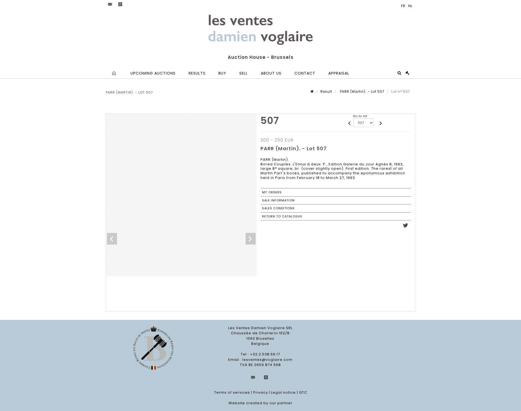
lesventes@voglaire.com (267, 359)
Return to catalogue (282, 216)
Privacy (260, 392)
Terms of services (232, 392)
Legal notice (283, 392)
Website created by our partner (260, 403)
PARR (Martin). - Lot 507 (362, 91)
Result (326, 91)
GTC (303, 392)
